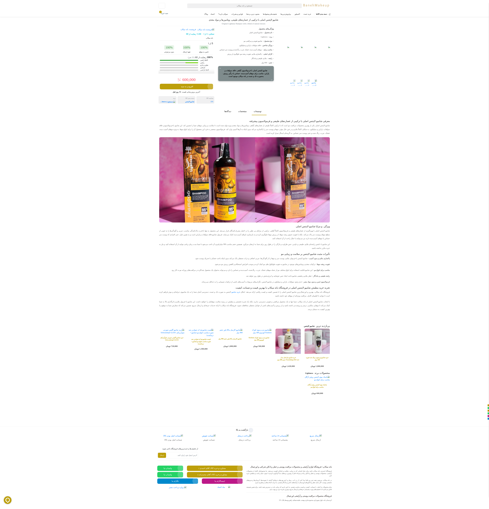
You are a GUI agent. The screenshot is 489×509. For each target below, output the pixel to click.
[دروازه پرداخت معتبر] (177, 494)
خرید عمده (307, 14)
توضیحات (257, 111)
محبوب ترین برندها (252, 14)
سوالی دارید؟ (223, 14)
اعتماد (212, 14)
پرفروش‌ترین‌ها (286, 14)
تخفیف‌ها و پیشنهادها (270, 14)
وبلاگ (206, 14)
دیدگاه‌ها (227, 111)
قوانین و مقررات (237, 14)
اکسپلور (297, 14)
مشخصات (242, 111)
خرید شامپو (236, 292)
